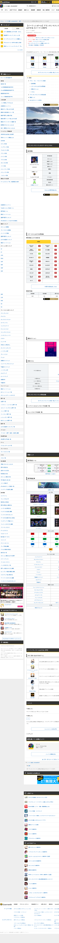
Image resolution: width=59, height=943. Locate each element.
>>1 (28, 718)
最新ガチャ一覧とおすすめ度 (7, 109)
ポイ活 (34, 2)
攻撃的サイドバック (5, 360)
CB (1, 303)
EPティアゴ (44, 37)
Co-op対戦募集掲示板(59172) (7, 90)
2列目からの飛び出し (5, 344)
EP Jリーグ (42, 41)
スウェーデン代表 (5, 172)
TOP (2, 10)
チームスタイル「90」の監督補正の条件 (10, 181)
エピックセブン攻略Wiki (39, 923)
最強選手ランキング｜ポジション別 (12, 35)
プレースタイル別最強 (6, 230)
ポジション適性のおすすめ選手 (8, 555)
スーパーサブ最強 (5, 233)
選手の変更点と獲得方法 (6, 505)
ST (1, 252)
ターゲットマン (4, 322)
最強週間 (33, 10)
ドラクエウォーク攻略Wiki (19, 917)
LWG (2, 255)
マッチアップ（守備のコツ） (7, 521)
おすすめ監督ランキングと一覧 (8, 426)
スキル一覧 (3, 458)
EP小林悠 (31, 45)
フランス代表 (4, 153)
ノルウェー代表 (4, 175)
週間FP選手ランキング (6, 217)
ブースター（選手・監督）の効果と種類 (10, 433)
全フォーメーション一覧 (6, 392)
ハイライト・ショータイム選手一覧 (9, 404)
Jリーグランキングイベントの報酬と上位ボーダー (39, 43)
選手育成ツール (4, 211)
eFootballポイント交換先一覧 (7, 486)
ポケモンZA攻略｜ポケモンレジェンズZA (22, 908)
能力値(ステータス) (5, 536)
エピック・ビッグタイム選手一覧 (8, 408)
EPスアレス (38, 37)
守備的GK (38, 582)
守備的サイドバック (38, 577)
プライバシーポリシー (24, 904)
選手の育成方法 (4, 467)
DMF (2, 294)
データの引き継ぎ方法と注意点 (8, 518)
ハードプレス (38, 574)
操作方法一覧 (4, 552)
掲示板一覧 (3, 84)
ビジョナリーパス (38, 595)
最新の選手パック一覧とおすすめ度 (9, 118)
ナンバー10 (3, 341)
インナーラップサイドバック (7, 363)
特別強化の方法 (4, 473)
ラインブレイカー (5, 313)
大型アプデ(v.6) (13, 10)
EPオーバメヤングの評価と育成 (42, 39)
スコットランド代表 (5, 169)
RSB (2, 300)
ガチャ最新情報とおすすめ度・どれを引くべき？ (13, 31)
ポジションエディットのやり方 (8, 395)
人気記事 (6, 28)
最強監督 (39, 10)
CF (1, 249)
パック (52, 10)
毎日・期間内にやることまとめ (8, 128)
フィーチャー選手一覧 (6, 414)
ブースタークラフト (5, 562)
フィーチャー (38, 528)
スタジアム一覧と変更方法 (7, 574)
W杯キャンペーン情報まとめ (7, 137)
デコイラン (38, 562)
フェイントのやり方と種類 (7, 524)
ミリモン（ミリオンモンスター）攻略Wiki (42, 928)
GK (1, 307)
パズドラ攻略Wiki (37, 915)
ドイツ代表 (3, 166)
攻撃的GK (3, 379)
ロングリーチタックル (38, 602)
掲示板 (17, 28)
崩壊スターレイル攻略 (18, 915)
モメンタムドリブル (38, 590)
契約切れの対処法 (5, 502)
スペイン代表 (4, 156)
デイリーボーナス (5, 543)
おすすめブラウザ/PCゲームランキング (12, 638)
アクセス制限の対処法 (6, 549)
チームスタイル (4, 530)
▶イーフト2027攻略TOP (6, 77)
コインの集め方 (4, 483)
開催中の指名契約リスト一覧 (7, 112)
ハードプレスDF (4, 370)
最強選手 (20, 10)
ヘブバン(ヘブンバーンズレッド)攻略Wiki (42, 920)
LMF (2, 261)
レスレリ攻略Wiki (17, 928)
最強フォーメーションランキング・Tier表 (13, 46)
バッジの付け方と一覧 (6, 565)
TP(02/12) (45, 61)
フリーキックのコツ (5, 527)
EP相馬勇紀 (36, 45)
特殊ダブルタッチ (38, 607)
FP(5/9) (44, 67)
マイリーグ (3, 540)
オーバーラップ (4, 376)
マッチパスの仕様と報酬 (6, 511)
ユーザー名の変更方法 (6, 508)
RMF (2, 264)
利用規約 (16, 904)
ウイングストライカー (6, 332)
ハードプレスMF (4, 351)
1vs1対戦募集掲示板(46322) (7, 87)
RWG (2, 258)
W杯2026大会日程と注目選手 (7, 134)
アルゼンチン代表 (5, 150)
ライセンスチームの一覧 (6, 445)
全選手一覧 (3, 401)
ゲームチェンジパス (38, 592)
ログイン (56, 2)
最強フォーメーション (6, 214)
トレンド (38, 516)
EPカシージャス (51, 37)
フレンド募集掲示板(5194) (7, 96)
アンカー (38, 572)
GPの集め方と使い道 (5, 480)
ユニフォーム (4, 495)
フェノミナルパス (38, 597)
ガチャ (6, 10)
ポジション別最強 (5, 227)
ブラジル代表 (4, 159)
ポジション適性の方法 (6, 477)
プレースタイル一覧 (5, 451)
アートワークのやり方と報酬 (7, 578)
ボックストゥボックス (6, 348)
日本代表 (3, 140)
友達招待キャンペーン (6, 106)
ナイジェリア (36, 41)
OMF (2, 268)
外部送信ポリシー (35, 904)
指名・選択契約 (46, 10)
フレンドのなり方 (5, 499)
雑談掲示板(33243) (5, 93)
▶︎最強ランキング (34, 185)
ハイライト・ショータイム (38, 504)
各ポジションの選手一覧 (6, 420)
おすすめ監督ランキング (6, 239)
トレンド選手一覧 (5, 411)
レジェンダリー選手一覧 (6, 417)
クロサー (38, 569)
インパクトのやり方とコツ (7, 514)
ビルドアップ (38, 579)
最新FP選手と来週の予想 (6, 115)
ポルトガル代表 (4, 162)
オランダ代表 (4, 144)
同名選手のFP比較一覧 (6, 439)
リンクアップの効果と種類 (7, 489)
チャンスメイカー (38, 567)
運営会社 (51, 904)
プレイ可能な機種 (5, 546)
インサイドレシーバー (38, 564)
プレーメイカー (4, 354)
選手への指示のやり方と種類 (7, 568)
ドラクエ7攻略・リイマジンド (20, 912)
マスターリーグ (4, 533)
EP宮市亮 (42, 45)
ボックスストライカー (38, 559)
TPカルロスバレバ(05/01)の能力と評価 (12, 42)
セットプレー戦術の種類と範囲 (8, 571)
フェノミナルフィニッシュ (38, 587)
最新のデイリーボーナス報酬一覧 (8, 121)
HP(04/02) (32, 61)
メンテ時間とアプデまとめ (7, 103)
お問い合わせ (44, 904)
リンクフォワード (38, 557)
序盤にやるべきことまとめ (7, 464)
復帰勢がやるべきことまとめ (7, 125)
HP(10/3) (32, 67)
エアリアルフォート (38, 600)
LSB (2, 297)
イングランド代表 (5, 147)
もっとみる (20, 49)
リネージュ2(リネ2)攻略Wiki (20, 923)
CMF (2, 271)
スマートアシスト (5, 559)
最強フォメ (26, 10)
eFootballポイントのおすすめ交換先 (9, 220)
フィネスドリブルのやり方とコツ (8, 581)
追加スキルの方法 (5, 470)
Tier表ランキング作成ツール (7, 208)
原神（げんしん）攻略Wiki (19, 920)
